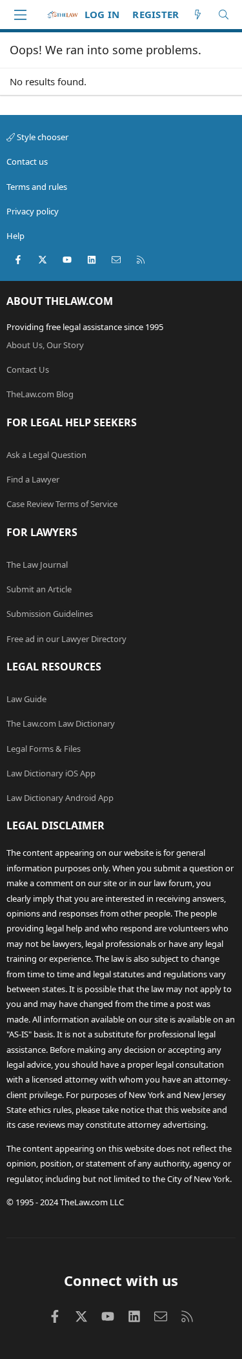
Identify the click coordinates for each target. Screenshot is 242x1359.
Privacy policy (32, 211)
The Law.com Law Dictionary (60, 723)
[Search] (223, 14)
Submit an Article (39, 589)
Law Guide (26, 699)
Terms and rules (36, 186)
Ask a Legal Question (46, 455)
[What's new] (197, 14)
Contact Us (27, 369)
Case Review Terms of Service (61, 504)
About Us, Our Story (45, 345)
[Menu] (20, 14)
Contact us (27, 161)
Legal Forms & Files (43, 748)
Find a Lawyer (32, 479)
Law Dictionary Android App (60, 798)
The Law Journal (37, 564)
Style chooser (41, 137)
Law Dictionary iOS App (51, 773)
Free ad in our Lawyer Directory (66, 639)
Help (15, 236)
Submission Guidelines (49, 613)
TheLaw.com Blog (40, 394)
